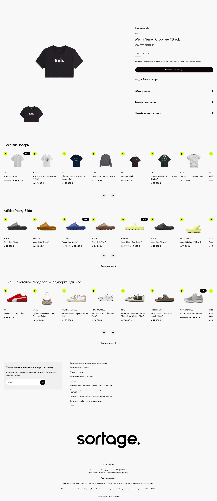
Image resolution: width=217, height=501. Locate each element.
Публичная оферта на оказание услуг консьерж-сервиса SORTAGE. (89, 391)
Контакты (73, 381)
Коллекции (139, 28)
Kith (147, 28)
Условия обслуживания (77, 372)
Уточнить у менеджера (174, 70)
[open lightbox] (31, 114)
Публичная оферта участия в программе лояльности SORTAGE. (91, 385)
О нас (72, 406)
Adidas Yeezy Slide (18, 210)
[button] (104, 195)
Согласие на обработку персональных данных (86, 401)
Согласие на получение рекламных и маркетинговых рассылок (91, 396)
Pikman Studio (114, 496)
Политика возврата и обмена (79, 367)
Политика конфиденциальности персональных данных (88, 363)
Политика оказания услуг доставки (81, 376)
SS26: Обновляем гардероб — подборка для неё (42, 282)
